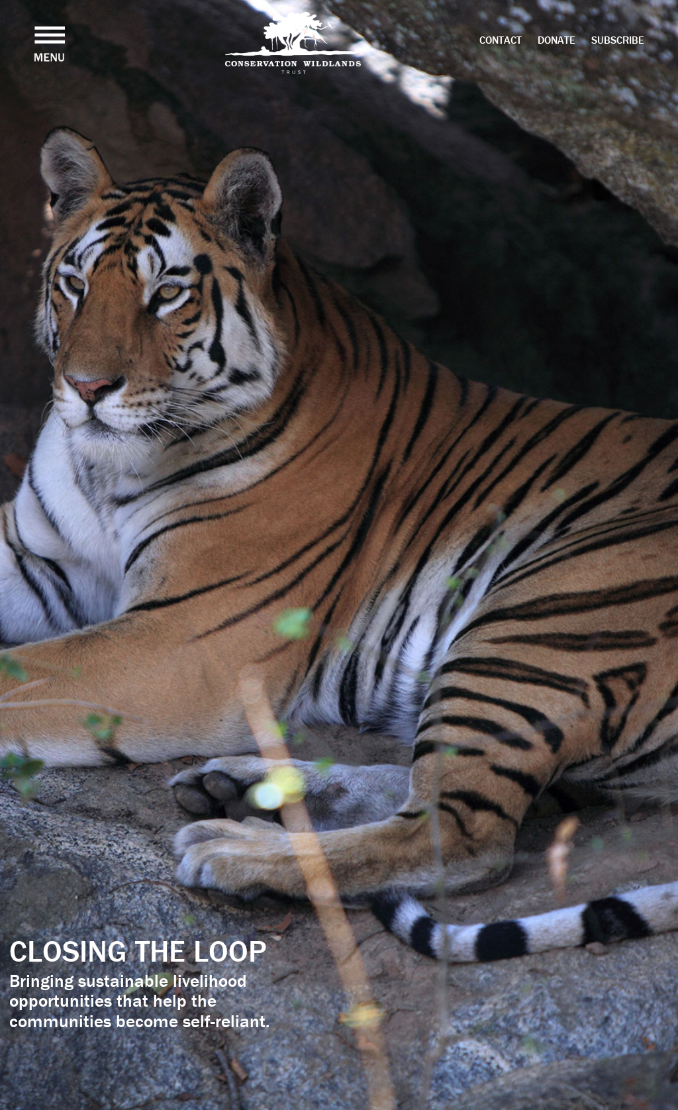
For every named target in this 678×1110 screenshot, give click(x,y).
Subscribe (617, 39)
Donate (556, 39)
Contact (500, 39)
